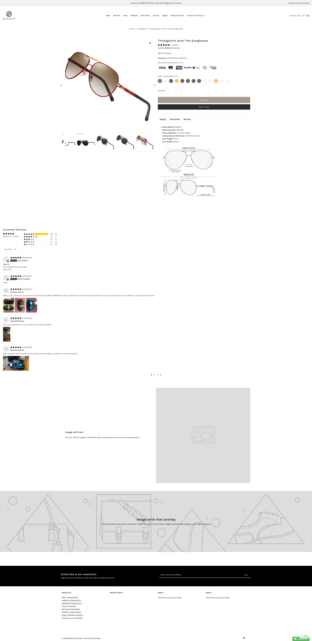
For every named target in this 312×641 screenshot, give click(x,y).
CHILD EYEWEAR (69, 606)
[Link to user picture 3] (31, 305)
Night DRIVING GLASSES (72, 615)
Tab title (187, 119)
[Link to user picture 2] (20, 305)
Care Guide (175, 119)
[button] (164, 45)
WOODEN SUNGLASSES (72, 603)
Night (165, 15)
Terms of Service (195, 15)
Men (108, 15)
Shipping (162, 58)
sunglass (141, 29)
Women (116, 15)
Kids (125, 15)
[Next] (154, 85)
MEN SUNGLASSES (70, 597)
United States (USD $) (298, 3)
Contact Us (302, 639)
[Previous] (61, 85)
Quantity (161, 90)
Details (163, 119)
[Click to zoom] (150, 43)
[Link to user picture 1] (8, 305)
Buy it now (204, 107)
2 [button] (154, 375)
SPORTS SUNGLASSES (71, 612)
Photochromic (177, 15)
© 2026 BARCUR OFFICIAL (72, 638)
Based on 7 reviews (11, 236)
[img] (16, 258)
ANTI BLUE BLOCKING (71, 609)
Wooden (134, 15)
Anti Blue (145, 15)
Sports (156, 15)
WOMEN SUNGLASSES (71, 600)
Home (132, 29)
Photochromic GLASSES (72, 618)
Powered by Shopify (92, 638)
